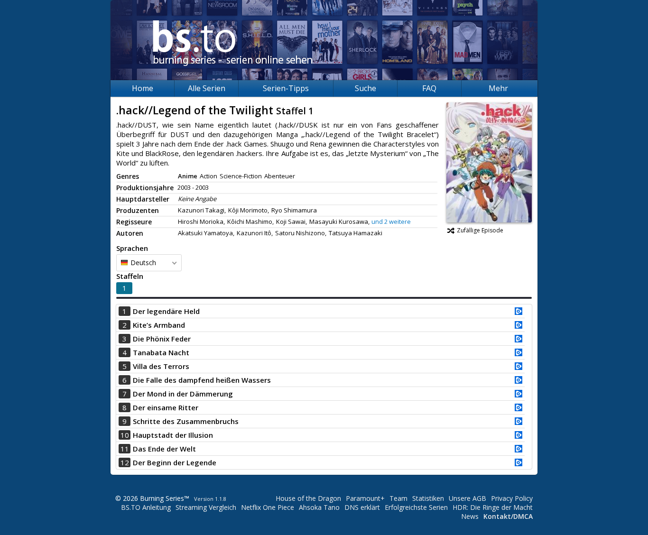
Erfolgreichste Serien (416, 507)
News (470, 516)
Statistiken (428, 498)
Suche (365, 88)
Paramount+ (365, 498)
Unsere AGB (467, 498)
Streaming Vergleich (206, 507)
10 (124, 435)
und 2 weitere (391, 221)
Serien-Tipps (286, 88)
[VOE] (518, 312)
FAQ (429, 88)
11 (124, 448)
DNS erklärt (362, 507)
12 (124, 462)
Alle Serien (206, 88)
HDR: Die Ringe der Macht (493, 507)
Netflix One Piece (267, 507)
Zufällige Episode (480, 230)
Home (142, 88)
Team (398, 498)
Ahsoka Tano (319, 507)
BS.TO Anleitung (146, 507)
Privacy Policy (512, 498)
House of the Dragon (308, 498)
